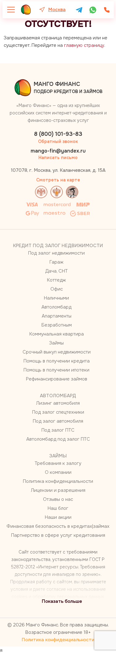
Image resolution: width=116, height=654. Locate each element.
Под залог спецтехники (58, 412)
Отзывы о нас (58, 499)
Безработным (56, 325)
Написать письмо (58, 157)
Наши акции (58, 517)
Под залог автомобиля (58, 421)
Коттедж (56, 280)
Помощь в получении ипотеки (56, 370)
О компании (58, 472)
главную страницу (84, 45)
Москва (57, 10)
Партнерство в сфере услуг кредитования (58, 535)
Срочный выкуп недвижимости (57, 352)
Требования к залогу (58, 463)
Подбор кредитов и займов (68, 87)
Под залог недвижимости (56, 253)
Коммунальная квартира (56, 334)
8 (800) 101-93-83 (58, 134)
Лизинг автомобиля (58, 403)
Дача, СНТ (56, 271)
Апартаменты (56, 316)
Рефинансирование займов (56, 379)
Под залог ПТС (58, 430)
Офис (56, 289)
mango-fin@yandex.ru (58, 151)
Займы (56, 343)
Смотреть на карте (58, 180)
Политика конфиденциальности (58, 481)
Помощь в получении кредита (57, 361)
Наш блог (58, 508)
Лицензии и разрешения (58, 490)
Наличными (56, 298)
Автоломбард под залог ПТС (58, 439)
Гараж (56, 262)
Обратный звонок (58, 141)
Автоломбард (56, 307)
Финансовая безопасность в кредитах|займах (58, 526)
